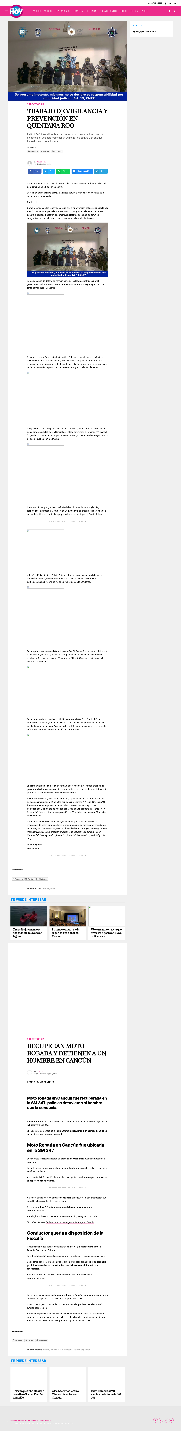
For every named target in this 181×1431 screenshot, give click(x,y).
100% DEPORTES (108, 11)
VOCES (144, 11)
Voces (42, 1420)
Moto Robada (66, 1350)
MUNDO (48, 11)
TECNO (123, 11)
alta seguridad (49, 888)
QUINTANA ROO (62, 11)
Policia (77, 1350)
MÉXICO (37, 11)
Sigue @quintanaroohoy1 (144, 31)
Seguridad (85, 1350)
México (21, 1420)
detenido (54, 1350)
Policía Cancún (63, 1131)
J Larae (39, 1071)
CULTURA (134, 11)
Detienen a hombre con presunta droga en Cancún (70, 1222)
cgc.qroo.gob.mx (35, 844)
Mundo (27, 1420)
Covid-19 (48, 1420)
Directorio (13, 1420)
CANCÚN (78, 11)
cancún (46, 1350)
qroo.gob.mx (33, 848)
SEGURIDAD (91, 11)
